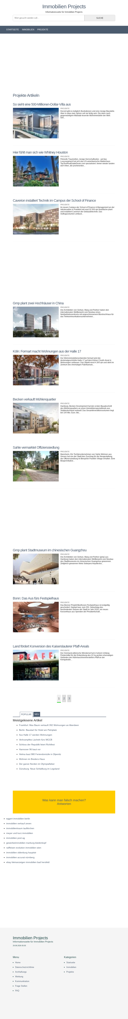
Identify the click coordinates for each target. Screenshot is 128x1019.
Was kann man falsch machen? (64, 800)
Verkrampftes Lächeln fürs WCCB (35, 739)
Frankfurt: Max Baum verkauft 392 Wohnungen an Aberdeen (49, 725)
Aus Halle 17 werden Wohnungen (35, 735)
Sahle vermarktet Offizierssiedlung (36, 447)
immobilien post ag (15, 838)
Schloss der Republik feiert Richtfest (37, 744)
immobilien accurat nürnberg (20, 857)
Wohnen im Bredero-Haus (32, 759)
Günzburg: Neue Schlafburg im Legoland (39, 768)
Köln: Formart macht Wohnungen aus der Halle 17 (47, 351)
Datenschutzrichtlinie (24, 967)
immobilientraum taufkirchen (20, 828)
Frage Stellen (21, 986)
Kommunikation (22, 981)
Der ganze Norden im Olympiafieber (37, 764)
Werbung (19, 976)
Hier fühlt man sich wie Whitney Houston (40, 152)
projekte (42, 29)
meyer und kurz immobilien (19, 833)
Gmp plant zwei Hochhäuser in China (38, 303)
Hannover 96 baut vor (30, 749)
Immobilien (28, 29)
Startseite (12, 29)
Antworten (64, 803)
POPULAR (26, 714)
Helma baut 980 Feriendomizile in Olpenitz (40, 754)
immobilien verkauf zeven (18, 823)
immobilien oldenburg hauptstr (21, 852)
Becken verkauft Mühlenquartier (34, 399)
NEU (36, 714)
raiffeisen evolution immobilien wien (23, 847)
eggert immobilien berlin (18, 818)
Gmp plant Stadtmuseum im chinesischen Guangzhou (49, 550)
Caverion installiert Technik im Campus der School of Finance (54, 200)
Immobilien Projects (64, 6)
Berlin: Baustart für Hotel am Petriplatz (38, 730)
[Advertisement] (64, 63)
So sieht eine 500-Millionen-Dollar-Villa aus (42, 104)
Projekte (70, 972)
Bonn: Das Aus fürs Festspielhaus (36, 598)
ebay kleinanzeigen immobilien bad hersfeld (27, 862)
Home (17, 962)
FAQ (17, 990)
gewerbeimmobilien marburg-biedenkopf (26, 843)
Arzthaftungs (21, 972)
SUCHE (99, 18)
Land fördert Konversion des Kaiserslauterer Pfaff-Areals (51, 646)
